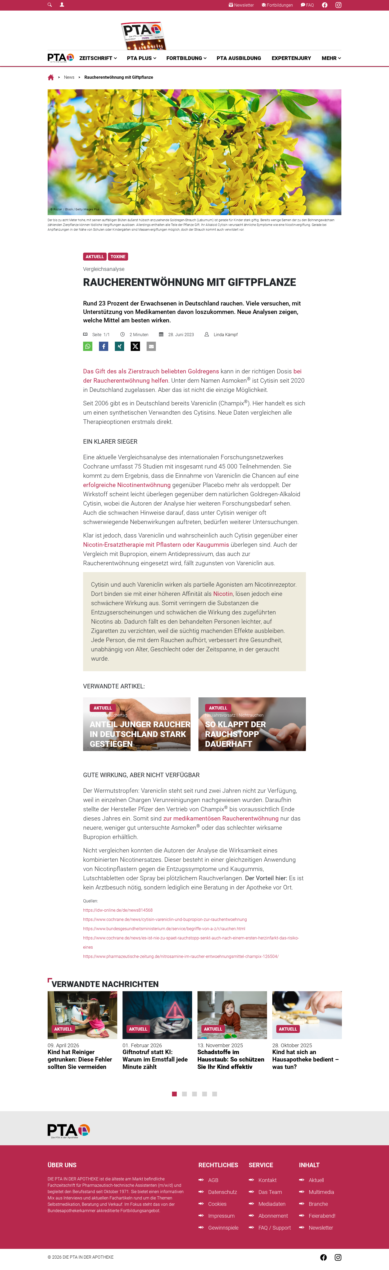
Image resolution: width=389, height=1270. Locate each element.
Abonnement (272, 1216)
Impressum (221, 1216)
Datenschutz (222, 1192)
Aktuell (315, 1180)
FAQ (309, 5)
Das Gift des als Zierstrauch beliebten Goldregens (151, 371)
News (69, 77)
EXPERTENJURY (291, 58)
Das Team (269, 1192)
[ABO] (144, 30)
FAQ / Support (274, 1228)
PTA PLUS (139, 58)
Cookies (217, 1204)
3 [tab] (194, 1094)
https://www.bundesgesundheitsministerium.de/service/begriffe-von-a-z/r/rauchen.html (164, 928)
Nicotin (223, 593)
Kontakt (267, 1180)
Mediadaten (271, 1204)
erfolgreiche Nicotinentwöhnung (127, 485)
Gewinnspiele (222, 1228)
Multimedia (320, 1192)
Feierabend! (321, 1216)
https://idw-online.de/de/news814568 (118, 910)
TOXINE (118, 256)
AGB (212, 1180)
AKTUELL (95, 256)
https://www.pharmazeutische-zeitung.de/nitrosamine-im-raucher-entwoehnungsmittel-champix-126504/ (181, 956)
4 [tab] (204, 1094)
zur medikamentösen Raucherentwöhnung (221, 818)
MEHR (329, 58)
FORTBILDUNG (184, 58)
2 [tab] (184, 1094)
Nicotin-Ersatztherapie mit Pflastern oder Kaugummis (156, 544)
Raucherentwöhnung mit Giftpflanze (118, 77)
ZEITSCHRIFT (95, 58)
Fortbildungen (279, 5)
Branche (317, 1204)
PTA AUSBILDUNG (239, 58)
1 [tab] (174, 1094)
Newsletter (243, 5)
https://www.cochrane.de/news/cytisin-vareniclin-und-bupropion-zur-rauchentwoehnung (165, 919)
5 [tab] (214, 1094)
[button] (87, 346)
